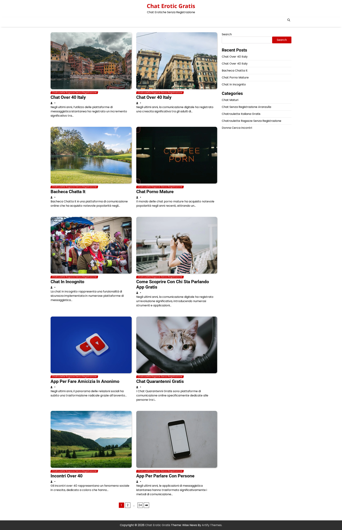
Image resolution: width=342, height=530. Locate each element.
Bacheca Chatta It (68, 191)
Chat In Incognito (67, 281)
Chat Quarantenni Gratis (160, 381)
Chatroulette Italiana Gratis (241, 114)
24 (140, 505)
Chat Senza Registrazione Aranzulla (246, 107)
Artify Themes (212, 525)
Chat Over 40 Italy (68, 97)
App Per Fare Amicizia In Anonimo (85, 381)
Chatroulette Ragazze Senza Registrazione (74, 92)
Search (227, 34)
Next (146, 505)
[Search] (288, 20)
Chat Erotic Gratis (171, 6)
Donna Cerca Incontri (237, 128)
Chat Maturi (230, 100)
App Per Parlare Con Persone (165, 475)
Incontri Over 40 (66, 475)
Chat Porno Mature (155, 191)
